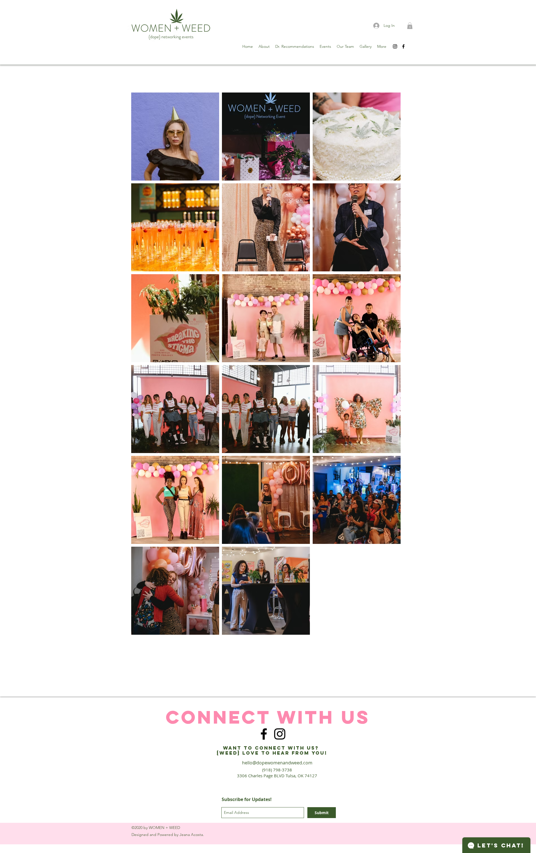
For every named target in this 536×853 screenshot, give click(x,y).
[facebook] (403, 46)
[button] (410, 25)
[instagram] (395, 46)
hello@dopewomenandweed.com (277, 763)
